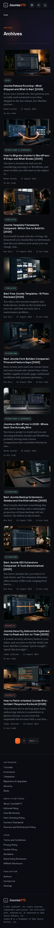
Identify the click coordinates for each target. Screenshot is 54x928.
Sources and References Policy (20, 827)
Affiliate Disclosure (13, 863)
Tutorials (8, 767)
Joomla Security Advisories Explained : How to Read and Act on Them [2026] (27, 632)
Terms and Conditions (15, 840)
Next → (33, 741)
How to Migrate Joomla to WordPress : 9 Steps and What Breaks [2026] (27, 157)
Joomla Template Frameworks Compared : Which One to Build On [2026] (24, 228)
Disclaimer (9, 854)
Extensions (11, 353)
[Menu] (31, 5)
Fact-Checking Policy (14, 817)
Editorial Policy (11, 808)
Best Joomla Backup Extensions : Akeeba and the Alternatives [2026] (25, 498)
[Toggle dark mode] (45, 5)
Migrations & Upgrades (17, 150)
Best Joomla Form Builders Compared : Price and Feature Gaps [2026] (27, 360)
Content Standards (13, 822)
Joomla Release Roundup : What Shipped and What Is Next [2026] (23, 87)
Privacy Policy (10, 844)
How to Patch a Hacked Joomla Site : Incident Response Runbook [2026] (26, 702)
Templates (10, 220)
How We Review (12, 813)
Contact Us (9, 881)
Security (10, 626)
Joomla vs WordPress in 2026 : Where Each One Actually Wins (26, 425)
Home (6, 15)
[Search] (38, 5)
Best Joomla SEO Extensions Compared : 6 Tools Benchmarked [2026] (23, 566)
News (7, 80)
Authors (8, 876)
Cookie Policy (10, 849)
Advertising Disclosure (15, 858)
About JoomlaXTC (13, 803)
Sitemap (8, 885)
